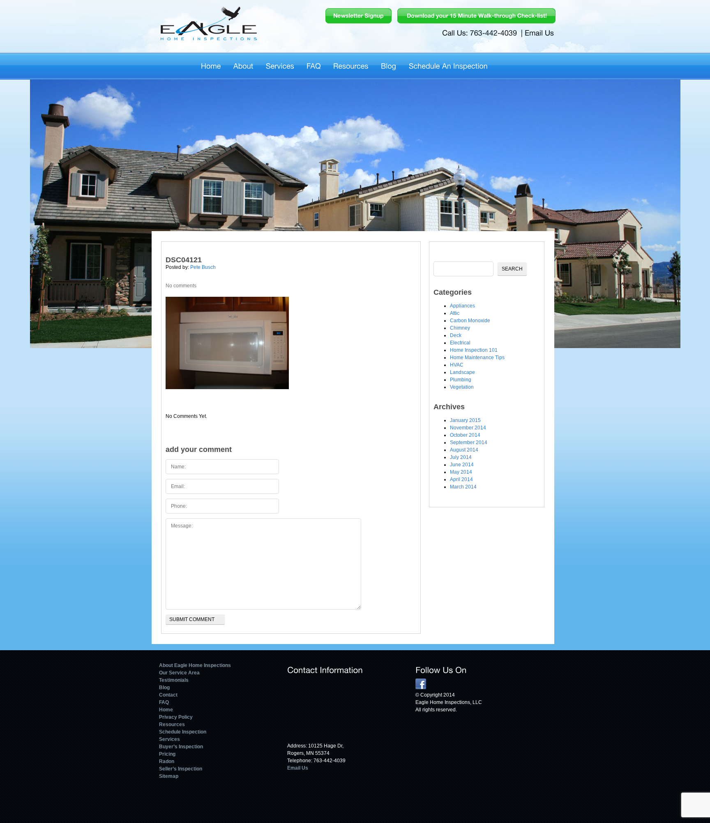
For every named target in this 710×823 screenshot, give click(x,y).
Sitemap (168, 776)
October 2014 (465, 435)
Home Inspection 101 (474, 350)
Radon (166, 761)
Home (166, 710)
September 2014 (468, 442)
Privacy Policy (176, 717)
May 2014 (461, 472)
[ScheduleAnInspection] (448, 65)
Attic (454, 313)
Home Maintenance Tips (477, 357)
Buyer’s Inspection (181, 747)
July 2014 (461, 457)
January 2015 (465, 420)
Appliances (462, 306)
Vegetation (462, 387)
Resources (172, 724)
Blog (164, 687)
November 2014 (468, 428)
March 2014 (463, 487)
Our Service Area (179, 673)
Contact (168, 695)
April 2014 (461, 479)
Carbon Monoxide (470, 320)
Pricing (167, 754)
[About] (243, 65)
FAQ (164, 702)
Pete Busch (203, 267)
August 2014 (464, 450)
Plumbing (460, 380)
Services (169, 739)
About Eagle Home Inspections (195, 665)
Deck (455, 335)
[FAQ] (313, 65)
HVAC (456, 365)
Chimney (460, 328)
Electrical (460, 343)
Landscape (462, 372)
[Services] (280, 65)
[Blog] (389, 65)
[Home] (211, 65)
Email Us (297, 768)
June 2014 (462, 465)
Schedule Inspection (182, 732)
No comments (181, 286)
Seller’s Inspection (180, 769)
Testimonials (174, 680)
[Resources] (351, 65)
